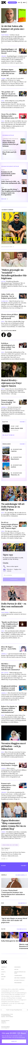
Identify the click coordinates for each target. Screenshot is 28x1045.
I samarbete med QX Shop (9, 150)
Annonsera (17, 967)
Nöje (2, 187)
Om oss (16, 969)
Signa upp (14, 1041)
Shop (2, 979)
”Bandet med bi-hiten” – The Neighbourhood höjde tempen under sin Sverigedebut (11, 192)
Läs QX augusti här (6, 246)
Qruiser (3, 976)
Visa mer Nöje (22, 903)
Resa (2, 974)
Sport (3, 169)
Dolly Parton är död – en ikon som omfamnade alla (10, 182)
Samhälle (4, 967)
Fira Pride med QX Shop (9, 153)
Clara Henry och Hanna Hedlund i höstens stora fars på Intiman (10, 143)
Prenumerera (12, 2)
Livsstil (3, 971)
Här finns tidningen (19, 977)
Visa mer (22, 421)
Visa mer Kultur (21, 929)
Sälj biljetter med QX (8, 435)
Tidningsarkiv (18, 975)
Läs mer (3, 858)
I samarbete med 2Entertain (10, 138)
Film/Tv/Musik (5, 179)
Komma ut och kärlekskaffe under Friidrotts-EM (8, 173)
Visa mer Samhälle (20, 875)
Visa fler (3, 199)
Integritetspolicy (19, 980)
